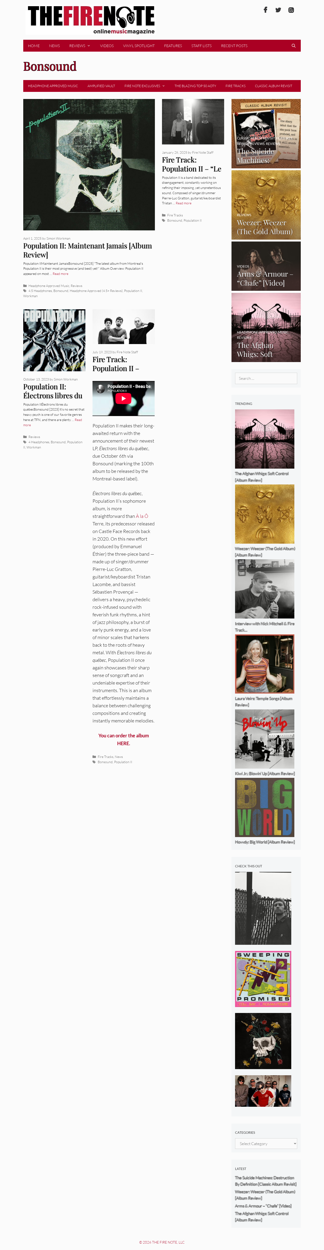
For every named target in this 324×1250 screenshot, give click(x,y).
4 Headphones (38, 442)
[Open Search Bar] (293, 46)
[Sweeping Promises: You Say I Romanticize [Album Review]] (263, 1003)
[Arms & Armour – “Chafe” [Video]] (266, 287)
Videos (107, 45)
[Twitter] (278, 10)
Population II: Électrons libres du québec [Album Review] (52, 400)
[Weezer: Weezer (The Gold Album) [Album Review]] (266, 236)
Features (173, 45)
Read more (60, 274)
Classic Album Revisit (273, 86)
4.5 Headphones (40, 291)
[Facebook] (265, 10)
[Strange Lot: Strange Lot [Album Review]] (263, 1065)
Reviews (77, 45)
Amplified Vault (101, 86)
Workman (30, 296)
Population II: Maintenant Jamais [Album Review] (87, 250)
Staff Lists (201, 45)
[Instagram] (291, 10)
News (54, 45)
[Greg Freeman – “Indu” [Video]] (263, 941)
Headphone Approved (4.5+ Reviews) (96, 291)
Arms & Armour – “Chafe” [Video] (263, 1205)
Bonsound (60, 291)
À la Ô (142, 516)
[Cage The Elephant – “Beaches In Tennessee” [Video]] (263, 1103)
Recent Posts (234, 45)
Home (34, 45)
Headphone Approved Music (53, 86)
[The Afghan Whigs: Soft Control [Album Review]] (266, 358)
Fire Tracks (235, 86)
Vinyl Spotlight (139, 45)
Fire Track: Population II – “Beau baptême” (118, 368)
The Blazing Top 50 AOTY (195, 86)
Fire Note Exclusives (142, 86)
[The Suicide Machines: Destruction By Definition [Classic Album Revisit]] (266, 164)
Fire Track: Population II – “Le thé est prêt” (191, 169)
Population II (133, 291)
